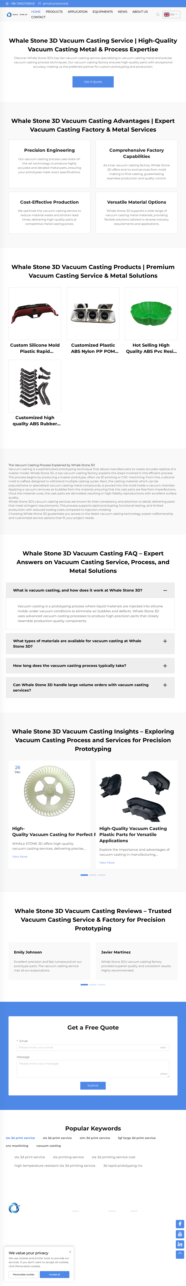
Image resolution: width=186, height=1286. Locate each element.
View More (19, 856)
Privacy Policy (137, 1279)
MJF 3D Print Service (85, 1240)
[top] (180, 1254)
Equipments (103, 11)
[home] (17, 14)
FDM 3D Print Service (86, 1245)
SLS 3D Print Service (85, 1223)
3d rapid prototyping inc (123, 1166)
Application (78, 11)
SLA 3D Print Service (85, 1218)
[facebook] (180, 1224)
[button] (84, 875)
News (122, 11)
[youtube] (180, 1234)
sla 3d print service (30, 1157)
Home (36, 11)
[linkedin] (180, 1244)
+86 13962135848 (23, 3)
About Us (140, 11)
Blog (156, 1279)
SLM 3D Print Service (85, 1228)
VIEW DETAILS (34, 313)
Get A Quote (93, 81)
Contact (38, 17)
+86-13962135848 (147, 1231)
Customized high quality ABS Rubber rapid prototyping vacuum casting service (35, 421)
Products (54, 11)
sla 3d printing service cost (113, 1157)
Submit (93, 1085)
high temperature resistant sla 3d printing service (55, 1166)
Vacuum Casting (82, 1250)
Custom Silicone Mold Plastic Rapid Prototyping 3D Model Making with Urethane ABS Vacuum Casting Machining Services (35, 348)
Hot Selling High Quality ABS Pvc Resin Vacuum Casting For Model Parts (151, 348)
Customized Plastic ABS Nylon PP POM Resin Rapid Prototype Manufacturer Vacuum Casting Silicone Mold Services (93, 348)
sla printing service (68, 1157)
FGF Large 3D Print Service (89, 1234)
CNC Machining (82, 1256)
